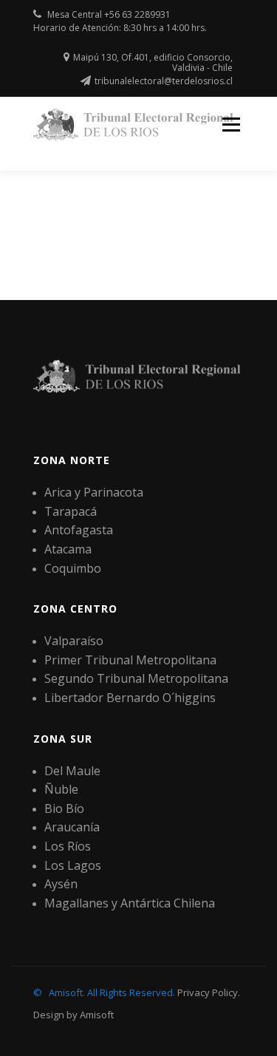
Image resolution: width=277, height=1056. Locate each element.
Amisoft (97, 1014)
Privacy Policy (207, 992)
